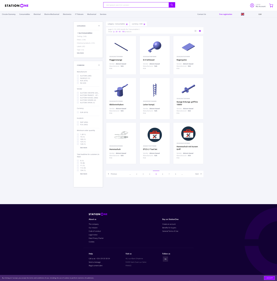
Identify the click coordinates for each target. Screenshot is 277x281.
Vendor (79, 89)
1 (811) (83, 134)
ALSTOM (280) (85, 76)
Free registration (225, 14)
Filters (81, 40)
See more (80, 53)
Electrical (37, 14)
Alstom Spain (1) (87, 103)
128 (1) (83, 144)
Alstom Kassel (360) (89, 98)
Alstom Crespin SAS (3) (89, 93)
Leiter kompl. (149, 104)
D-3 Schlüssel (149, 60)
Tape (80, 50)
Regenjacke (182, 60)
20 (116, 32)
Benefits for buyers (169, 228)
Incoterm (80, 118)
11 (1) (82, 165)
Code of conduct (95, 231)
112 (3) (83, 168)
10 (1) (82, 137)
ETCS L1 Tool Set (150, 149)
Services (103, 14)
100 (123, 32)
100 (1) (83, 139)
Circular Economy (8, 14)
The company (94, 224)
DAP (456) (84, 122)
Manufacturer (82, 72)
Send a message (95, 262)
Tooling (81, 36)
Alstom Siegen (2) (88, 100)
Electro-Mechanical (51, 14)
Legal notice (93, 235)
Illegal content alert (95, 265)
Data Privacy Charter (96, 238)
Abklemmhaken (116, 104)
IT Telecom (79, 14)
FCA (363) (84, 125)
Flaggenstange (115, 60)
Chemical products (86, 43)
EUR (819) (84, 112)
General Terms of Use (170, 231)
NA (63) (83, 83)
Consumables (24, 14)
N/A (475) (84, 81)
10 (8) (82, 163)
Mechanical (91, 14)
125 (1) (83, 142)
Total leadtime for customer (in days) (88, 155)
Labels (81, 46)
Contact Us (201, 14)
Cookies (91, 242)
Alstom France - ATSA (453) (89, 95)
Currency (80, 108)
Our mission (93, 228)
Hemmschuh (115, 149)
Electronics (67, 14)
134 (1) (83, 170)
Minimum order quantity (86, 130)
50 (120, 32)
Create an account (169, 224)
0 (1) (82, 161)
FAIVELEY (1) (85, 78)
